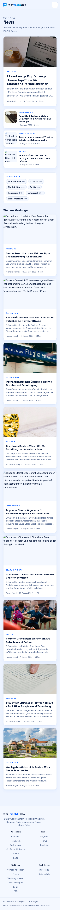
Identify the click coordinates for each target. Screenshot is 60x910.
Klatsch (36, 181)
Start (5, 18)
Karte (15, 858)
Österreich (35, 193)
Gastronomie (15, 845)
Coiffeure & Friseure (15, 849)
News (44, 841)
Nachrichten (16, 187)
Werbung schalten (15, 878)
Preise (16, 874)
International (16, 181)
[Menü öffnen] (55, 5)
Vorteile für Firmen (15, 870)
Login (15, 887)
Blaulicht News (17, 198)
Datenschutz (44, 874)
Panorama (15, 193)
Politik (35, 187)
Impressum (44, 870)
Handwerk (16, 841)
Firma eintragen (16, 882)
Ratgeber (44, 836)
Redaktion (44, 845)
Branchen (15, 836)
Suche (16, 853)
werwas (14, 814)
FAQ (16, 891)
